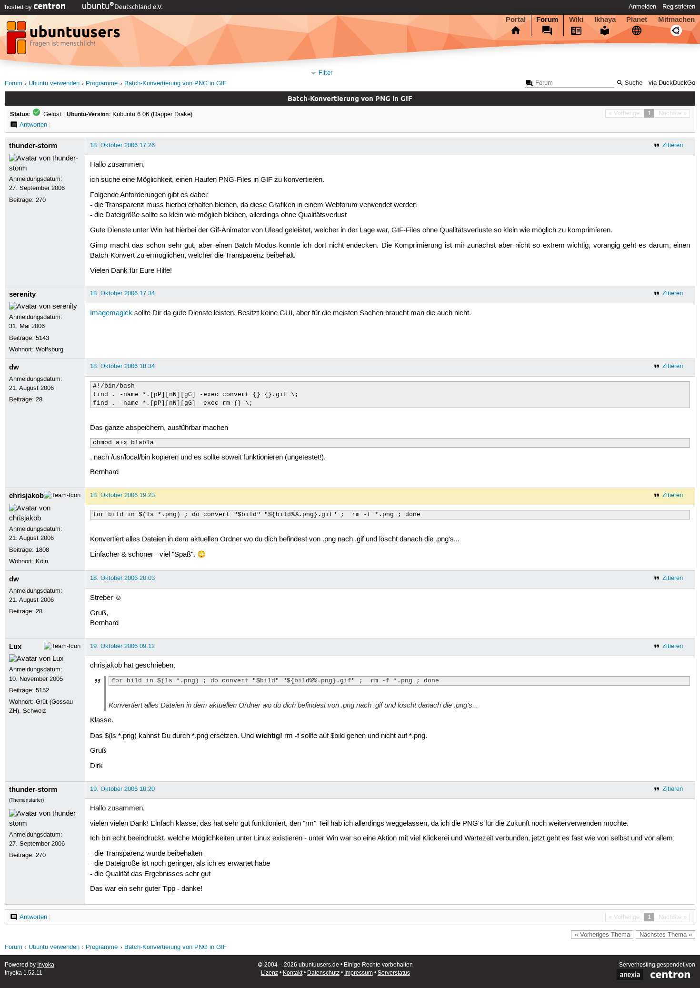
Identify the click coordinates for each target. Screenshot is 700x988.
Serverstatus (394, 973)
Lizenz (269, 973)
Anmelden (642, 6)
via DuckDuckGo (672, 83)
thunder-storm (33, 145)
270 (41, 200)
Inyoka (45, 964)
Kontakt (292, 973)
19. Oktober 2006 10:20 (122, 789)
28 (39, 399)
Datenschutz (323, 973)
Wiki (576, 19)
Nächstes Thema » (666, 934)
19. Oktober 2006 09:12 (122, 646)
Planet (636, 19)
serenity (22, 294)
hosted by (19, 7)
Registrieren (678, 6)
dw (14, 367)
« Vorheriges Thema (602, 934)
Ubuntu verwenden (54, 83)
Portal (516, 19)
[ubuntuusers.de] (64, 40)
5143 (42, 338)
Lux (15, 646)
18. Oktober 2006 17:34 (122, 293)
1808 (42, 550)
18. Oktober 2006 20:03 (122, 578)
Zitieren (672, 145)
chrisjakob (26, 495)
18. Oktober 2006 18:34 (122, 366)
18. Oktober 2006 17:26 (122, 145)
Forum (547, 19)
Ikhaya (605, 19)
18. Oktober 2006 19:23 (122, 495)
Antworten (33, 125)
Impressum (358, 973)
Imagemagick (111, 313)
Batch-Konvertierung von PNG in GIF (175, 83)
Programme (102, 83)
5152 (42, 690)
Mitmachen (676, 19)
